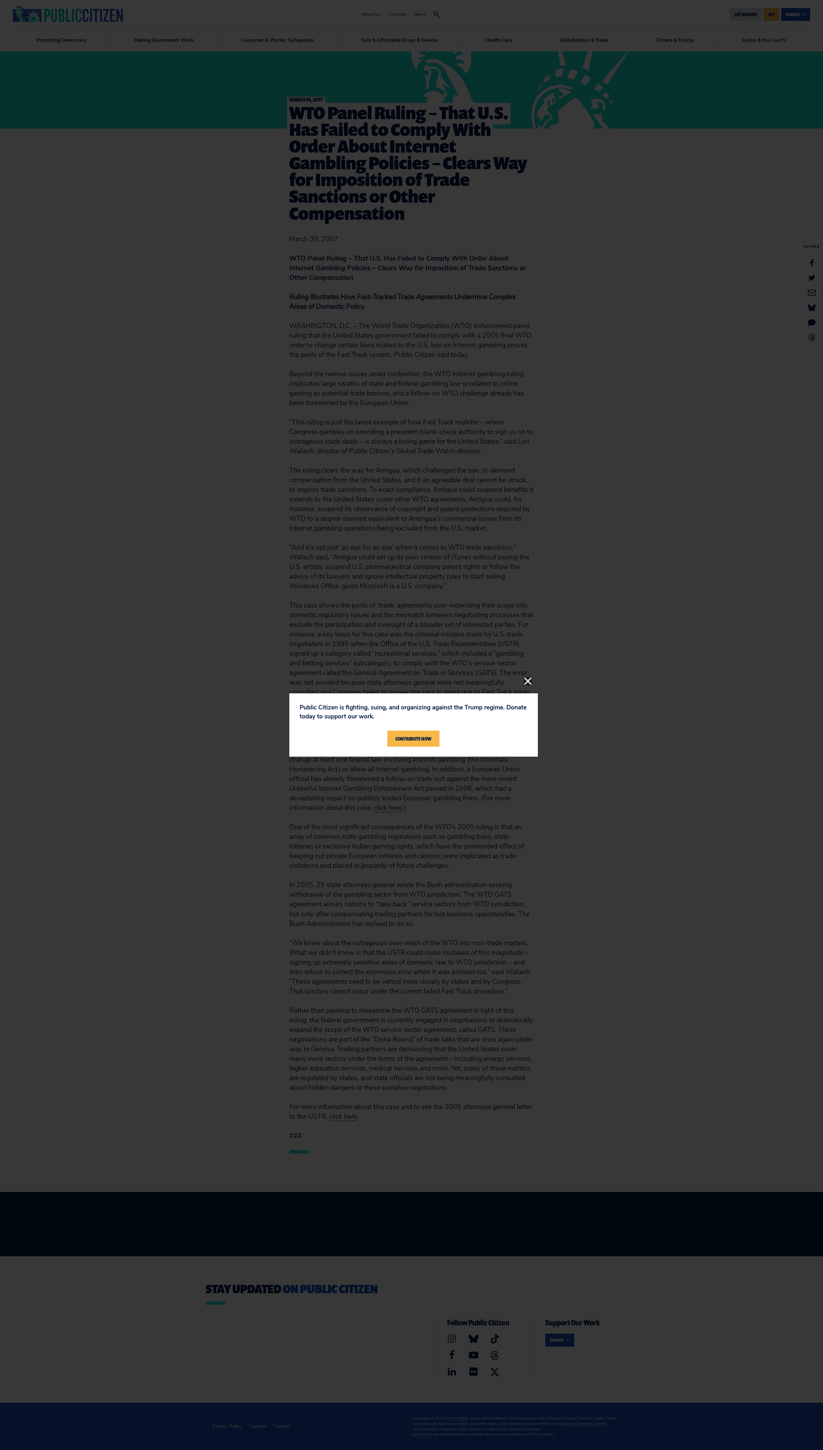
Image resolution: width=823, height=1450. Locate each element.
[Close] (528, 681)
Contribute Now (413, 738)
